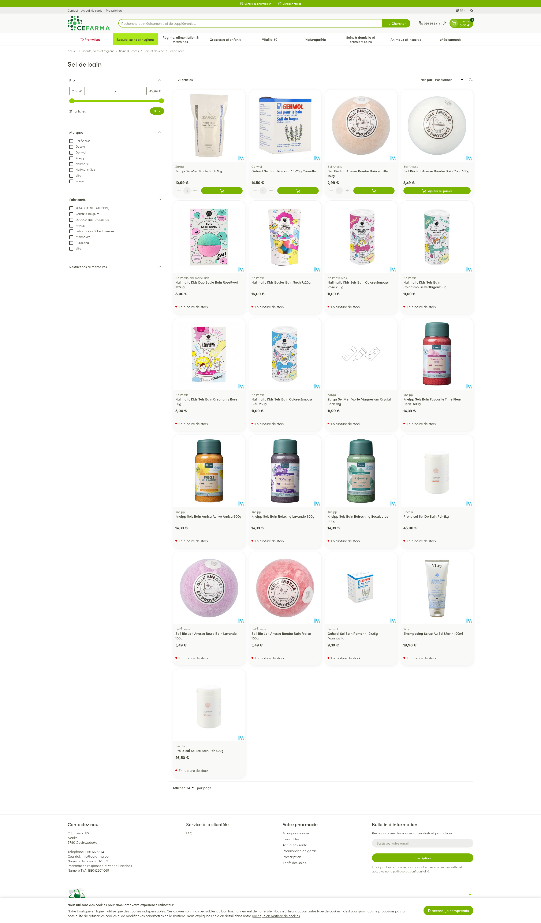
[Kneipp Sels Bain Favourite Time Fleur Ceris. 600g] (437, 354)
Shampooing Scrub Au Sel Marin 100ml (433, 633)
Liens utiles (291, 839)
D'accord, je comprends (448, 910)
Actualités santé (91, 10)
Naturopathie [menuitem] (321, 40)
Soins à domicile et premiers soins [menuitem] (364, 39)
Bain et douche (153, 51)
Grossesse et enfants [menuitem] (229, 40)
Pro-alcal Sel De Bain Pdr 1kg (426, 516)
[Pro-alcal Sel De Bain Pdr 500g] (209, 705)
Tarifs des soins (294, 862)
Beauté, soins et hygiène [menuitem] (137, 40)
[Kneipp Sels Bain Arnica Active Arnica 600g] (209, 471)
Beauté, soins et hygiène (98, 51)
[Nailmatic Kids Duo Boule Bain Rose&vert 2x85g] (209, 237)
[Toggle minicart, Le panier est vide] (454, 23)
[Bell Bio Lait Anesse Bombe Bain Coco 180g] (437, 125)
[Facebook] (470, 895)
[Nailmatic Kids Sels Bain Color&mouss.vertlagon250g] (437, 237)
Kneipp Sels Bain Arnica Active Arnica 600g (208, 516)
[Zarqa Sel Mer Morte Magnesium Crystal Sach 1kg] (361, 354)
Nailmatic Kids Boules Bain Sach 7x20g (281, 282)
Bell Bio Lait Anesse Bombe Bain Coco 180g (436, 171)
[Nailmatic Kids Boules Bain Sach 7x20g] (285, 237)
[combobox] (250, 23)
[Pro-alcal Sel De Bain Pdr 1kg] (437, 471)
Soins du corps (129, 51)
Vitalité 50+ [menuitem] (277, 40)
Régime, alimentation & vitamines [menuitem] (183, 39)
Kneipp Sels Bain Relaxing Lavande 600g (282, 516)
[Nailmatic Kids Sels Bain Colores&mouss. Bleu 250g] (285, 354)
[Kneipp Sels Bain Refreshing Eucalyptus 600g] (361, 471)
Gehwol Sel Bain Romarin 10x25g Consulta (283, 171)
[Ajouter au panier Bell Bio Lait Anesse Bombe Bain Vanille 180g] (374, 190)
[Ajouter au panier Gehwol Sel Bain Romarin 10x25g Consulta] (298, 190)
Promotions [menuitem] (92, 39)
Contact (73, 10)
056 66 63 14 (94, 851)
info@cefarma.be (95, 856)
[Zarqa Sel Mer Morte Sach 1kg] (209, 125)
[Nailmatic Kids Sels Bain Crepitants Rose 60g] (209, 354)
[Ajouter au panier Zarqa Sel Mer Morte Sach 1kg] (222, 190)
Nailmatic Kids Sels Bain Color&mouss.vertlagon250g (425, 284)
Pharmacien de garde (300, 850)
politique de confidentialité (411, 871)
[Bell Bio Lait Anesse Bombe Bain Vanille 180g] (361, 125)
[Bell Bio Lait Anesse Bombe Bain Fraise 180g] (285, 588)
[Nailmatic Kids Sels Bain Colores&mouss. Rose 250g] (361, 237)
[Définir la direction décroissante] (470, 79)
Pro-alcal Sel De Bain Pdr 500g (199, 750)
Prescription (114, 10)
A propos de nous (296, 833)
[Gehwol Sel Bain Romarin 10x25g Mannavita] (361, 588)
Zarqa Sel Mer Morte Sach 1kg (198, 171)
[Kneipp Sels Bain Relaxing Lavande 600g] (285, 471)
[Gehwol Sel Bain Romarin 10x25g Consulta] (285, 125)
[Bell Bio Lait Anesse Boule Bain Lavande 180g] (209, 588)
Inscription (423, 858)
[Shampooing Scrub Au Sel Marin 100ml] (437, 588)
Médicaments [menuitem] (456, 40)
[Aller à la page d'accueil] (89, 23)
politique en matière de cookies (276, 915)
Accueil (72, 51)
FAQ (189, 833)
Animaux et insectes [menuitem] (409, 40)
